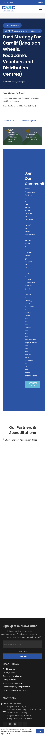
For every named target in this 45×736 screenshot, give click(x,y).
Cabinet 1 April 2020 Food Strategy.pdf (19, 120)
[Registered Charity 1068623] (5, 715)
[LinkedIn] (20, 724)
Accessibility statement (12, 683)
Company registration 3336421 (20, 718)
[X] (10, 724)
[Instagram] (25, 724)
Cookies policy (9, 669)
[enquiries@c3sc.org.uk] (5, 706)
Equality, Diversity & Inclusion (15, 690)
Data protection (9, 679)
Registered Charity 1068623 (19, 715)
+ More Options (22, 651)
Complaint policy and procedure (16, 686)
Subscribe (22, 656)
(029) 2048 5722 (14, 703)
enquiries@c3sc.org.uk (17, 706)
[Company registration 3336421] (5, 718)
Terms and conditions (12, 676)
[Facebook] (5, 724)
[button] (40, 9)
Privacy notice (9, 672)
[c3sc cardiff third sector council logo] (8, 9)
